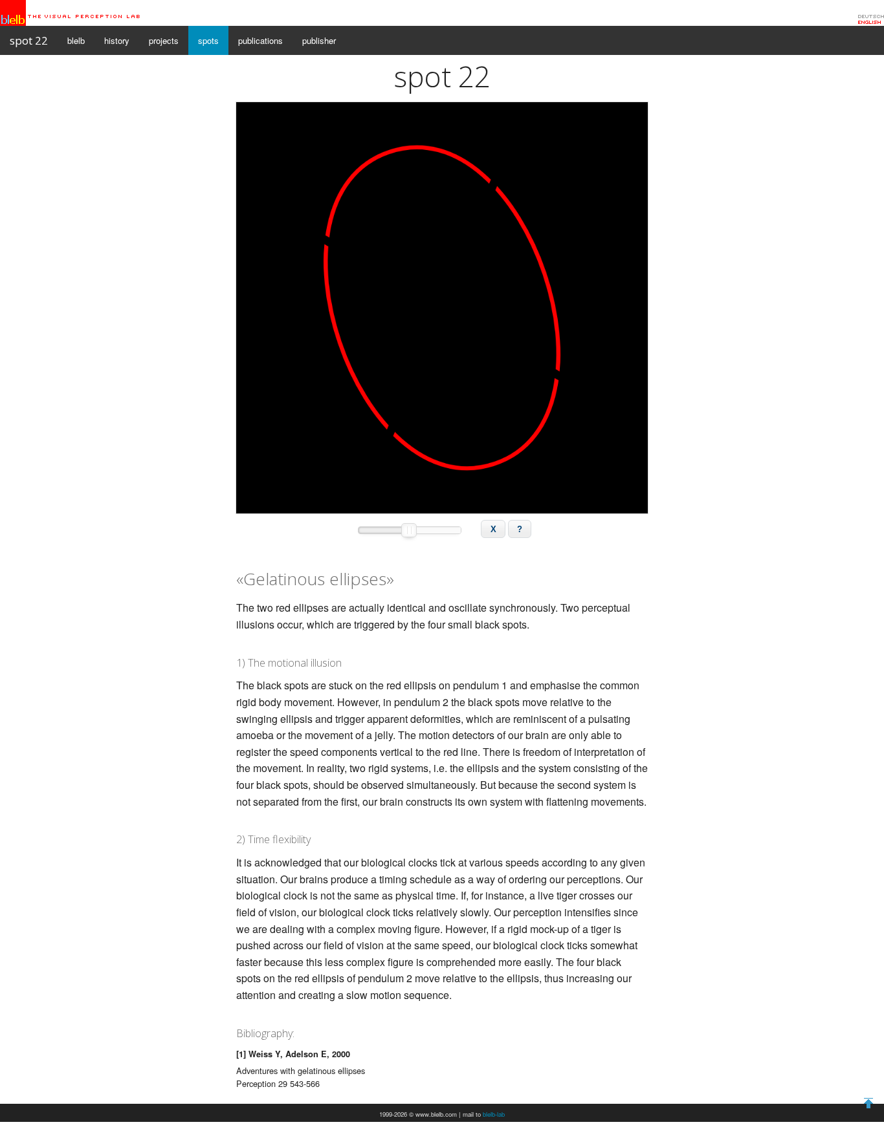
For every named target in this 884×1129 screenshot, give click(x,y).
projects (164, 40)
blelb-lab (494, 1114)
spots (208, 40)
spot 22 (29, 40)
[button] (493, 529)
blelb (76, 40)
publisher (319, 40)
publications (260, 40)
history (116, 40)
